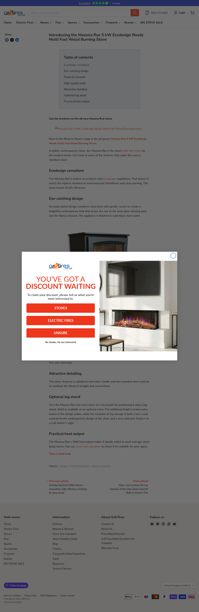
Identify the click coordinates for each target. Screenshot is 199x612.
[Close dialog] (173, 255)
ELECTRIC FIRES (60, 320)
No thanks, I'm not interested (60, 342)
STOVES (60, 308)
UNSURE (60, 333)
